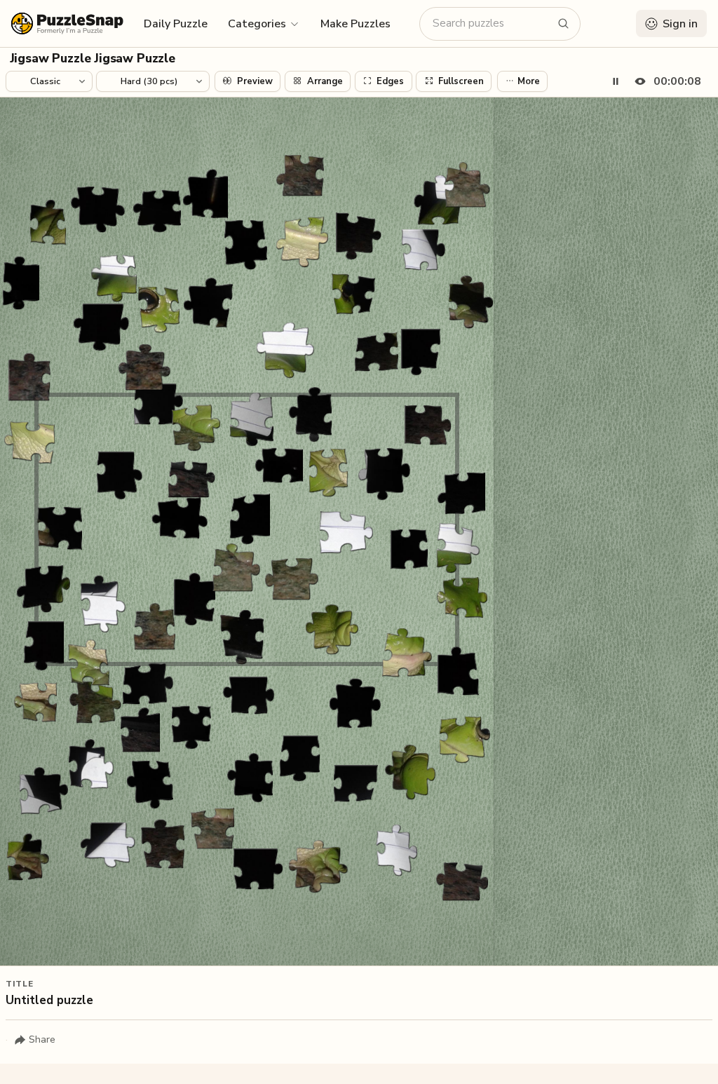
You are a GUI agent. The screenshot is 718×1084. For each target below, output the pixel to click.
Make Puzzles (355, 24)
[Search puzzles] (563, 24)
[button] (264, 23)
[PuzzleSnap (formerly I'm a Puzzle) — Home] (67, 23)
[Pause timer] (615, 81)
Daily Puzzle (176, 24)
